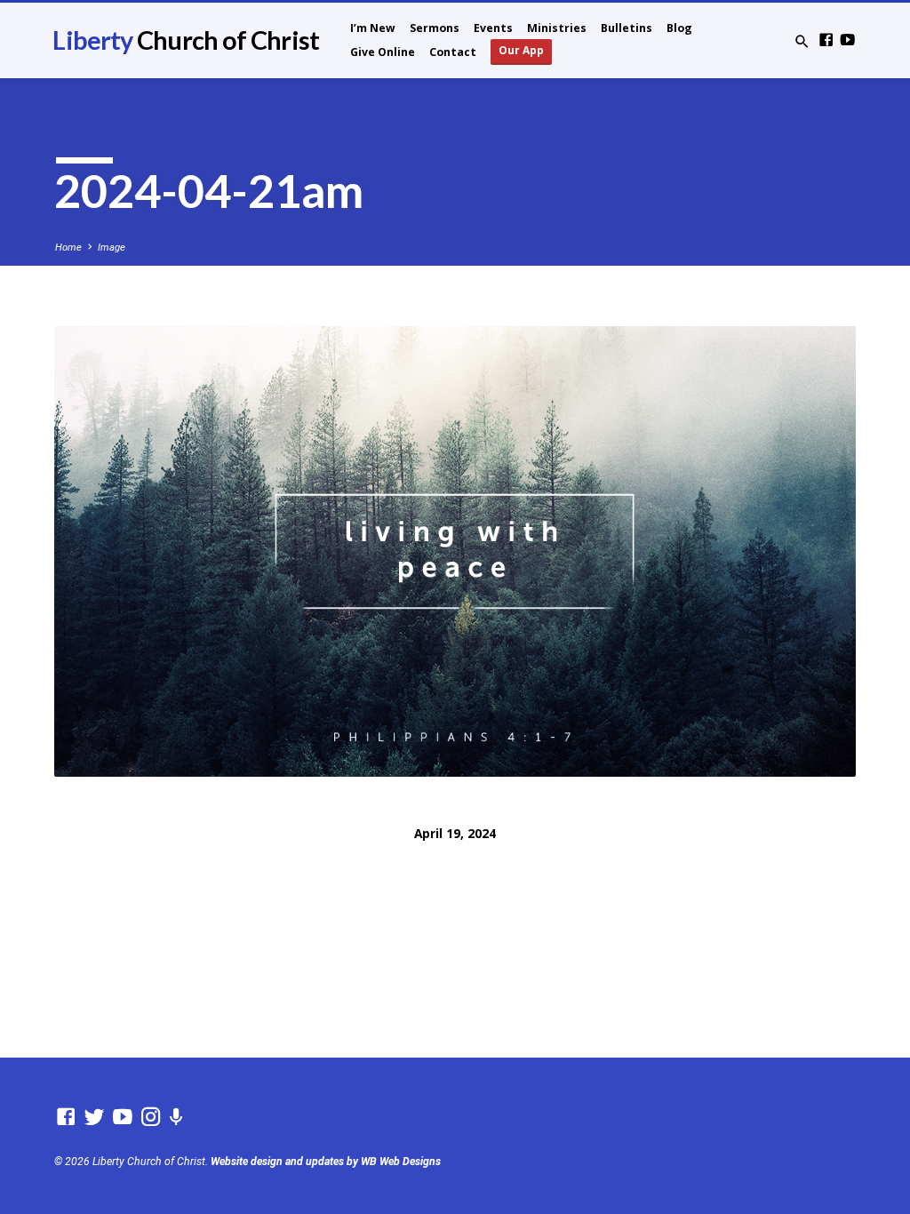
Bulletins (626, 28)
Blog (679, 28)
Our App (521, 50)
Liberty (185, 40)
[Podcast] (176, 1117)
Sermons (434, 28)
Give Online (382, 52)
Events (493, 28)
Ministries (557, 28)
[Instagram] (151, 1117)
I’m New (372, 28)
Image (111, 247)
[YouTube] (847, 40)
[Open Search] (802, 42)
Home (68, 247)
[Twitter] (94, 1117)
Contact (452, 52)
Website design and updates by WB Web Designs (326, 1161)
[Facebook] (826, 40)
